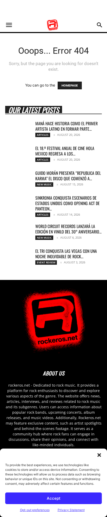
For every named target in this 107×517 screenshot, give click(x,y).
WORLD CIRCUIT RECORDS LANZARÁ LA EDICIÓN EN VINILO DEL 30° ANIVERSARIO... (68, 229)
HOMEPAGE (70, 85)
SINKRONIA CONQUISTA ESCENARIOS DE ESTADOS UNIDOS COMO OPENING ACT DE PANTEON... (67, 203)
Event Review (46, 262)
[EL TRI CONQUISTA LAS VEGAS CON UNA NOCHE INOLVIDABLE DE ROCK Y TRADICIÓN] (18, 257)
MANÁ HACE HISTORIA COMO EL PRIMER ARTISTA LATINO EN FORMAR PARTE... (66, 126)
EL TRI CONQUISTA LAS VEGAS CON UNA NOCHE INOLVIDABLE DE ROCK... (66, 254)
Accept (54, 498)
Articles (43, 135)
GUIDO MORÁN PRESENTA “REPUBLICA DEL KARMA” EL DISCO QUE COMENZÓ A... (68, 176)
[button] (99, 455)
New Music (44, 184)
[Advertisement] (53, 9)
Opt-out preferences (35, 510)
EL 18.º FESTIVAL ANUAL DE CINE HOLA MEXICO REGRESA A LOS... (64, 151)
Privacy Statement (71, 510)
